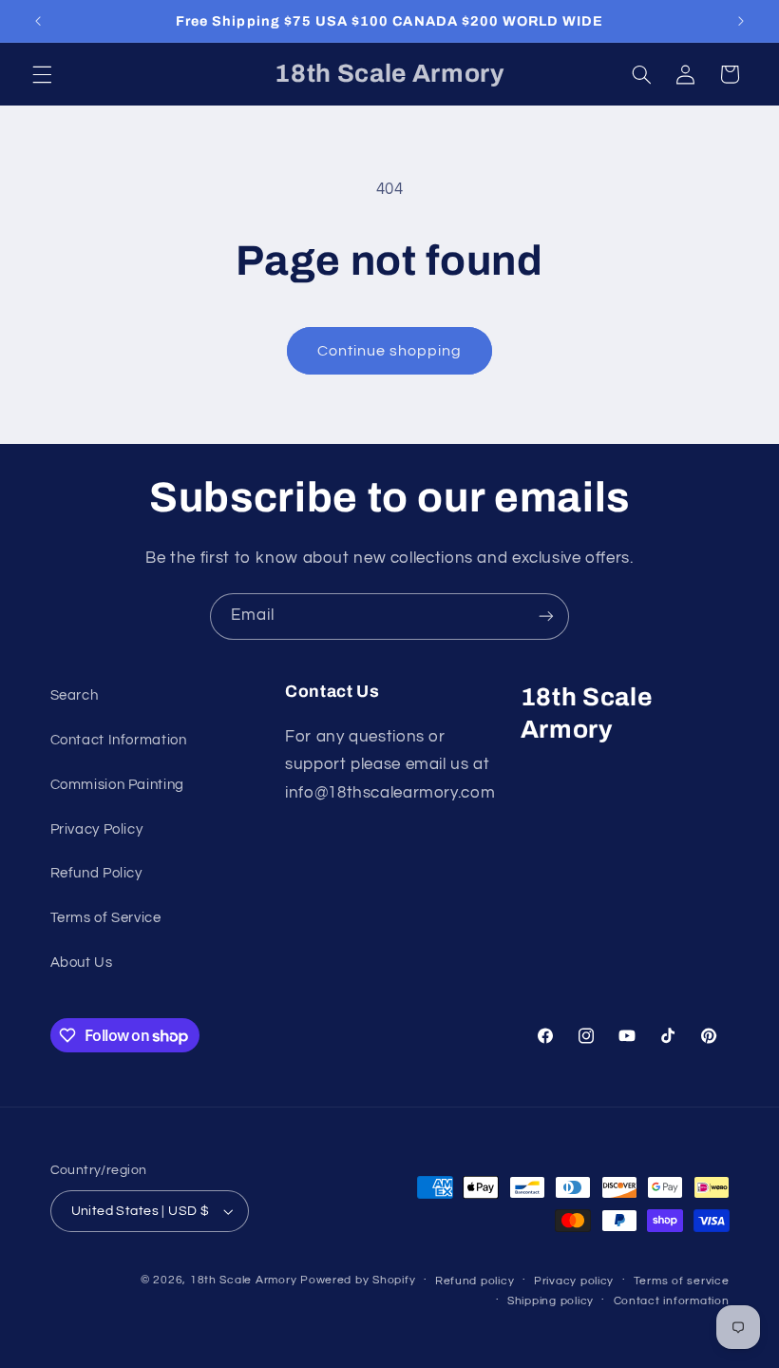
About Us (81, 962)
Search (74, 695)
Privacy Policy (96, 829)
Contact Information (118, 740)
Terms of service (682, 1281)
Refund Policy (96, 873)
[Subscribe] (546, 616)
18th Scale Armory (243, 1280)
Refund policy (475, 1281)
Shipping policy (550, 1301)
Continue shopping (390, 350)
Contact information (672, 1301)
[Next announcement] (741, 21)
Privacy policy (574, 1281)
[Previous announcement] (38, 21)
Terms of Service (106, 918)
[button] (42, 74)
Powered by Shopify (357, 1280)
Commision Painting (117, 785)
